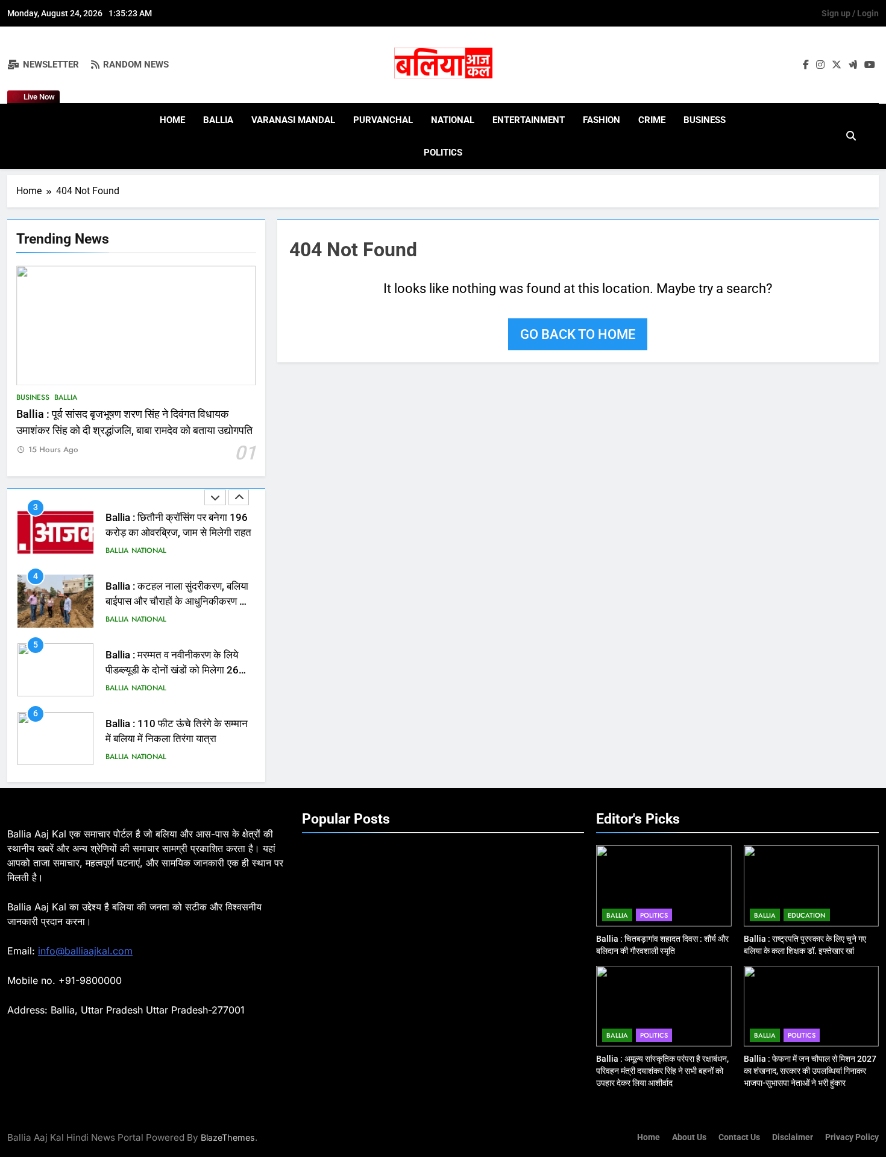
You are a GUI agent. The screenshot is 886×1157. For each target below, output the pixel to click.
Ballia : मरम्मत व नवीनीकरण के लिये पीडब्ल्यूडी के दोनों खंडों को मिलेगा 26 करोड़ (172, 601)
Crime (651, 120)
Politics (443, 152)
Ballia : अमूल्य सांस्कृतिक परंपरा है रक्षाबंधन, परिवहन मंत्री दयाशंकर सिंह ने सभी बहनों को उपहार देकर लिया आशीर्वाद (662, 1071)
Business (704, 120)
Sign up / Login (850, 13)
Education (807, 915)
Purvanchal (383, 120)
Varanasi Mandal (293, 120)
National (452, 120)
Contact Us (739, 1137)
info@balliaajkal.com (85, 951)
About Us (689, 1137)
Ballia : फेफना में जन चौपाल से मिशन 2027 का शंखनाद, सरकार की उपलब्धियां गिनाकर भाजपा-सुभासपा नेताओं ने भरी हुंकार (810, 1071)
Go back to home (577, 334)
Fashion (601, 120)
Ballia (218, 120)
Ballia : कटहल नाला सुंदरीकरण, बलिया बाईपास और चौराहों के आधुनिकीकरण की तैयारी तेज (177, 532)
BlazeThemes (228, 1137)
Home (172, 120)
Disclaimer (792, 1137)
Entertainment (528, 120)
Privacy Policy (852, 1137)
